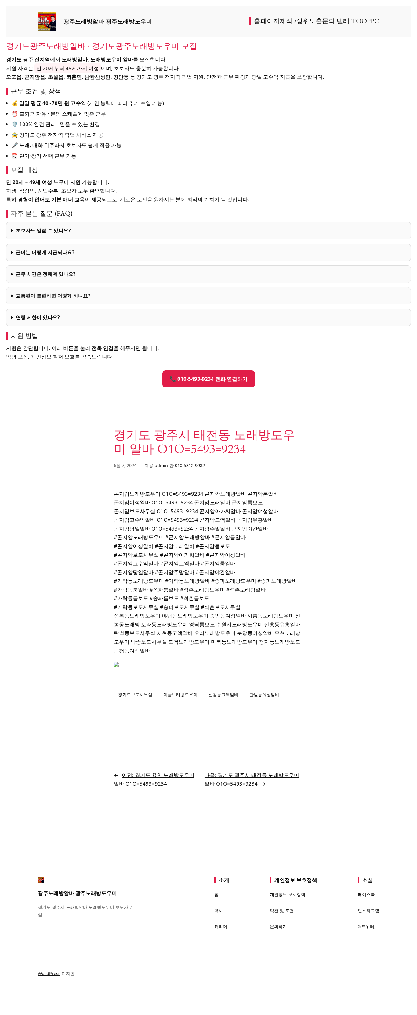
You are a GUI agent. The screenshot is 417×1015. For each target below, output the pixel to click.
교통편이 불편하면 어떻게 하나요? (53, 295)
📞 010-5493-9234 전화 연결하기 (209, 378)
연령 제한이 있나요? (38, 317)
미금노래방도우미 (180, 694)
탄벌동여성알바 (264, 694)
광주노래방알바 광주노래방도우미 (107, 21)
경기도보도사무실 (135, 694)
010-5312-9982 (190, 465)
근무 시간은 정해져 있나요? (46, 274)
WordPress (49, 973)
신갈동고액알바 (223, 694)
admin (161, 465)
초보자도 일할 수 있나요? (43, 230)
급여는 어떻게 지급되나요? (45, 252)
